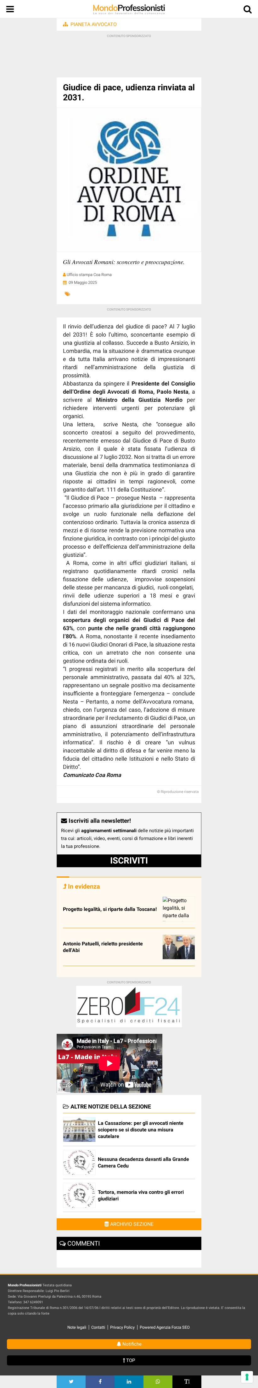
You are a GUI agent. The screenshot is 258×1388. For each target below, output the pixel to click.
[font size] (186, 1381)
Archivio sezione (131, 1224)
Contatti (98, 1327)
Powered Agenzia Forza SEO (165, 1327)
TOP (130, 1360)
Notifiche (131, 1344)
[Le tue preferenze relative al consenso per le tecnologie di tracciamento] (247, 1377)
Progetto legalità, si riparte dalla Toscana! (110, 909)
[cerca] (248, 10)
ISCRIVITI (129, 860)
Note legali (76, 1327)
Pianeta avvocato (93, 24)
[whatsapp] (157, 1381)
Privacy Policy (122, 1327)
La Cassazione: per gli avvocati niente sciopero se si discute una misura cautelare (140, 1129)
